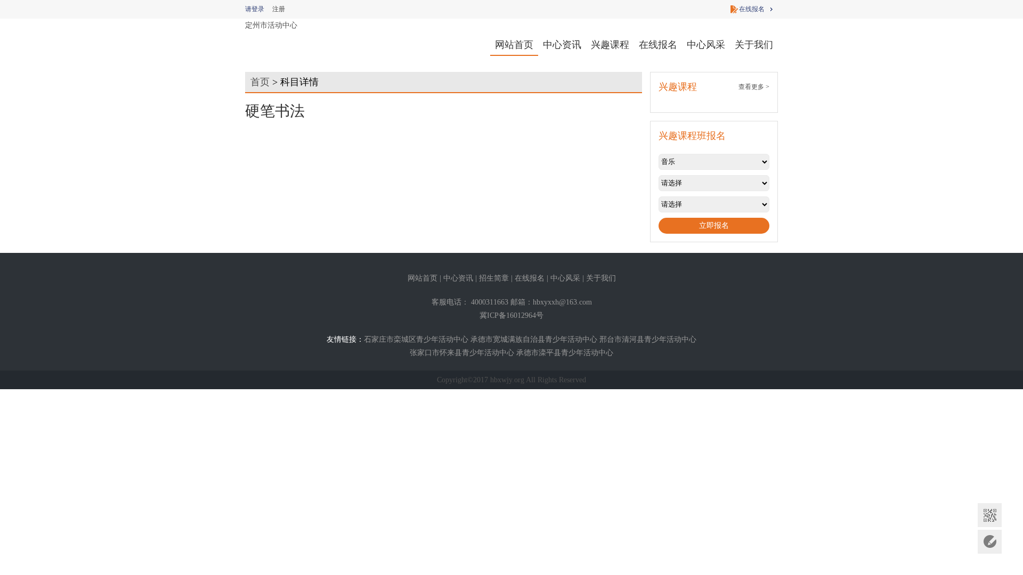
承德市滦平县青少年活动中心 (564, 353)
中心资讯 (562, 44)
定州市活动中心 (271, 25)
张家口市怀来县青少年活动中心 (462, 353)
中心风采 (706, 44)
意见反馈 (990, 542)
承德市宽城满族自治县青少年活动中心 (533, 339)
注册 (278, 9)
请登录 (254, 9)
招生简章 (494, 278)
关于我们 (754, 44)
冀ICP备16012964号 (511, 315)
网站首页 (514, 44)
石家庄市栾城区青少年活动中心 (416, 339)
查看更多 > (753, 87)
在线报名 (752, 9)
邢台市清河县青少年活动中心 (647, 339)
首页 (260, 82)
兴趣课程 (610, 44)
